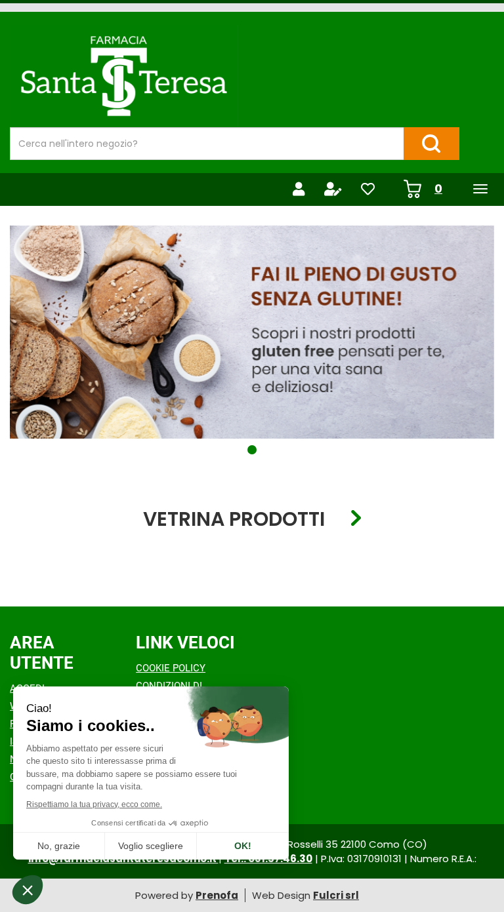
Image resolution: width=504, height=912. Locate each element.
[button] (252, 450)
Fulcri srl (336, 895)
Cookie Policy (170, 668)
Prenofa (217, 895)
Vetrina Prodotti (234, 518)
